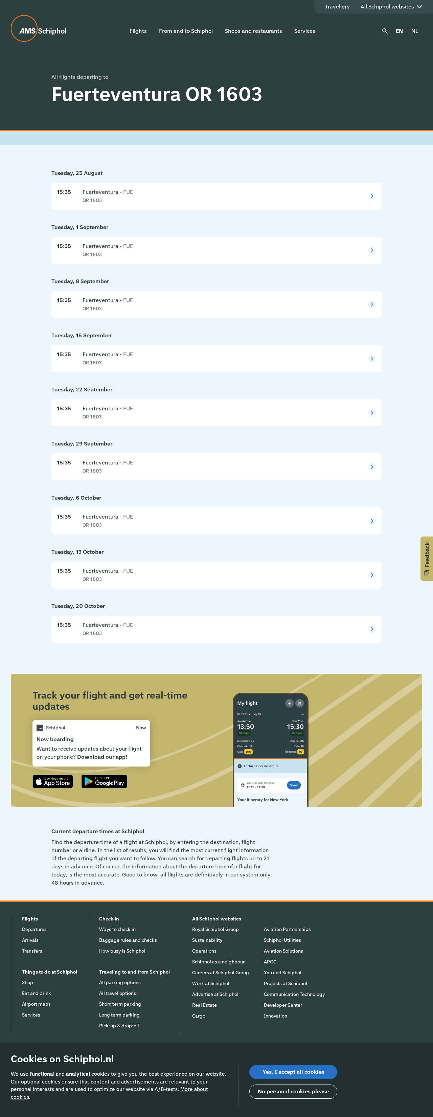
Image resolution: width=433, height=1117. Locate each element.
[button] (426, 559)
